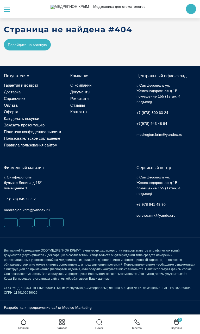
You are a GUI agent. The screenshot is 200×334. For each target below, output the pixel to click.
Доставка (12, 92)
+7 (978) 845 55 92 (20, 199)
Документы (80, 92)
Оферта (11, 112)
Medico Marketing (77, 307)
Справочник (14, 98)
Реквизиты (79, 98)
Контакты (78, 112)
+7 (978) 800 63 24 (152, 113)
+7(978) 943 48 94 (151, 123)
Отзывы (77, 105)
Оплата (10, 105)
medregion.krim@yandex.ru (159, 134)
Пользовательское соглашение (32, 138)
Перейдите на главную (27, 45)
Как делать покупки (21, 118)
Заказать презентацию (24, 125)
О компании (80, 85)
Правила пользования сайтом (30, 145)
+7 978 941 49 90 (151, 204)
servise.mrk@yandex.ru (156, 215)
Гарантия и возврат (21, 85)
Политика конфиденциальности (32, 132)
